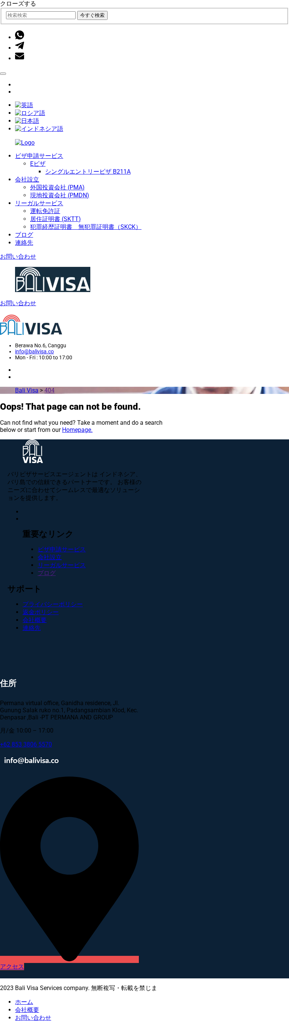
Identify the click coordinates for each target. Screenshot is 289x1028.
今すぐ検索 (92, 15)
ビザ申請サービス (39, 155)
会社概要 (35, 620)
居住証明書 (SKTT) (55, 219)
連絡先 (24, 242)
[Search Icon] (3, 74)
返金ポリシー (41, 612)
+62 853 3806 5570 (26, 744)
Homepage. (77, 429)
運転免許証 (45, 211)
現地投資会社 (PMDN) (59, 195)
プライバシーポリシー (53, 604)
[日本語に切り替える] (27, 120)
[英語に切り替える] (24, 105)
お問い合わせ (18, 256)
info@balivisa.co (34, 351)
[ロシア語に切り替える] (30, 113)
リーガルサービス (39, 203)
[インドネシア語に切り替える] (39, 128)
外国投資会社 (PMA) (57, 187)
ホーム (24, 1001)
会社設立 (27, 179)
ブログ (24, 234)
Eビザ (38, 163)
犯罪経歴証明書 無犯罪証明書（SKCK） (85, 226)
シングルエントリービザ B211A (88, 171)
